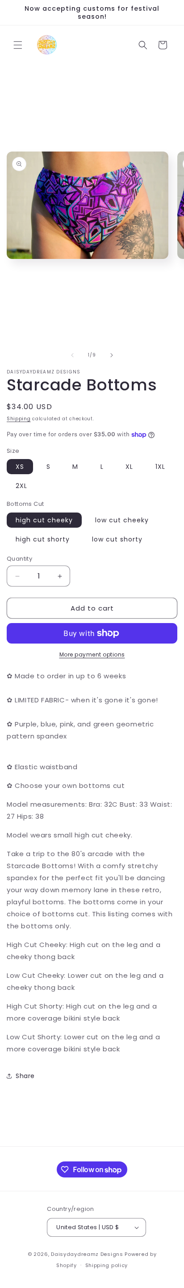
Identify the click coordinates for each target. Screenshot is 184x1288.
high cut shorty (43, 539)
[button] (18, 45)
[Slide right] (111, 355)
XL (129, 466)
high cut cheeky (44, 520)
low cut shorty (117, 539)
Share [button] (25, 1075)
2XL (21, 485)
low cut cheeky (122, 520)
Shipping (19, 418)
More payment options (92, 654)
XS (20, 466)
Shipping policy (106, 1265)
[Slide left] (72, 355)
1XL (160, 466)
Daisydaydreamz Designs (87, 1254)
